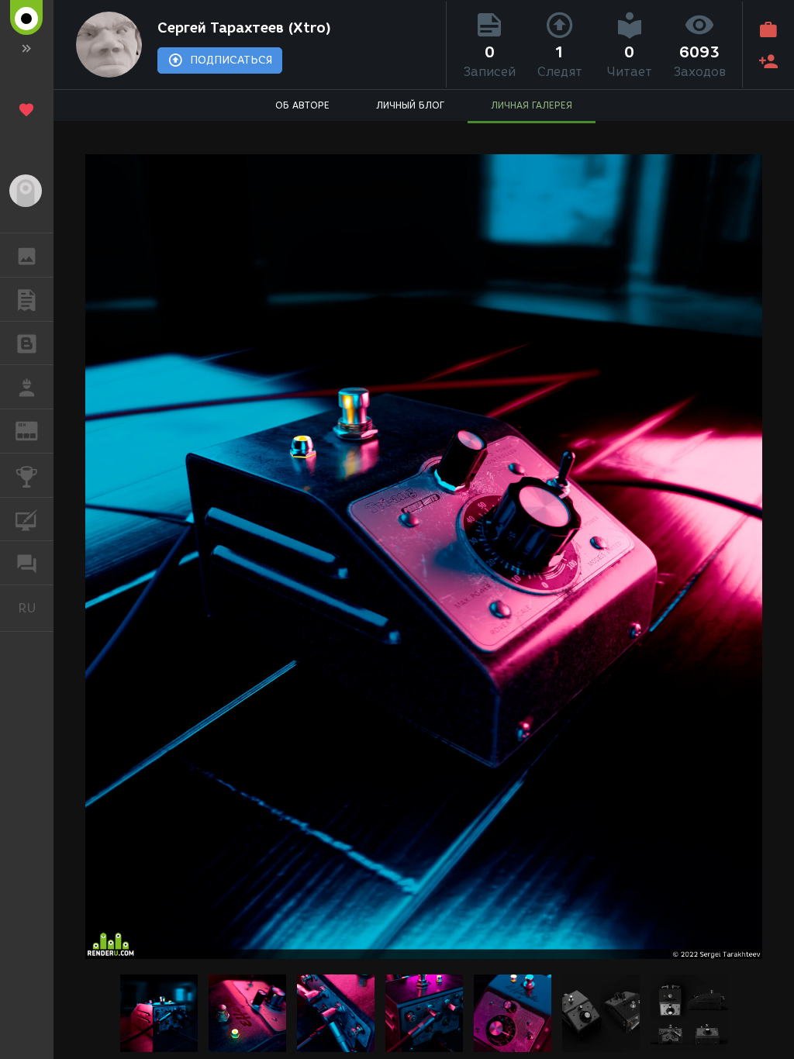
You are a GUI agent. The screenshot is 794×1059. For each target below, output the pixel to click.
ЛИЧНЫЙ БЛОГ (410, 105)
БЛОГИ (27, 343)
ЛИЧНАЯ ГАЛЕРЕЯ (531, 105)
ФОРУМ (27, 563)
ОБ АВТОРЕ (302, 105)
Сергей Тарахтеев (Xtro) (244, 27)
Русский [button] (36, 608)
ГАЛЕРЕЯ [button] (27, 255)
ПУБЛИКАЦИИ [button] (27, 299)
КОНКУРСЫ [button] (27, 475)
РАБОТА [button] (27, 387)
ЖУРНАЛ (36, 430)
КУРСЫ (27, 519)
